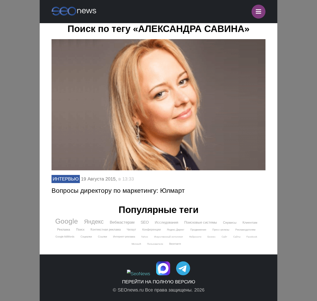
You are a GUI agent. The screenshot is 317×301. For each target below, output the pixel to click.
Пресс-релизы (220, 229)
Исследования (166, 222)
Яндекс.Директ (175, 229)
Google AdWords (64, 236)
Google (66, 221)
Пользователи (155, 244)
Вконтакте (175, 243)
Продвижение (198, 229)
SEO (145, 222)
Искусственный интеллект (168, 236)
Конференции (151, 229)
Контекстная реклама (106, 229)
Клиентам (250, 222)
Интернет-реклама (124, 236)
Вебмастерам (122, 222)
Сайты (236, 236)
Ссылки (102, 236)
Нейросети (195, 236)
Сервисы (229, 222)
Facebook (251, 236)
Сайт (224, 236)
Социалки (86, 236)
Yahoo (144, 236)
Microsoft (136, 244)
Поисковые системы (200, 222)
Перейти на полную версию (158, 281)
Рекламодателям (245, 229)
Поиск (80, 229)
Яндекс (94, 221)
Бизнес (211, 236)
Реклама (63, 229)
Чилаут (131, 229)
